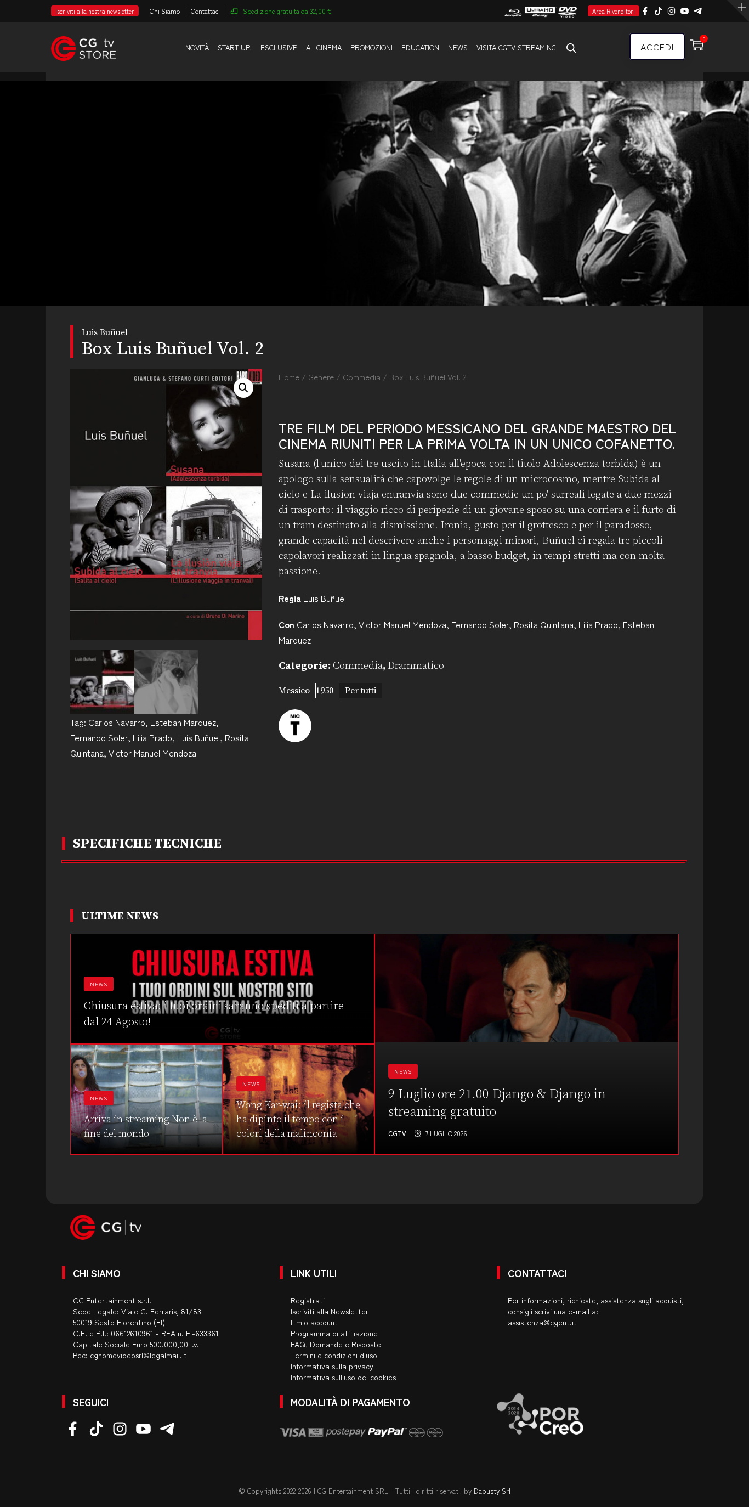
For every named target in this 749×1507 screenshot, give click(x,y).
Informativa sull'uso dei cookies (343, 1376)
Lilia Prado (152, 737)
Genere (321, 376)
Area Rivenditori (613, 11)
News (458, 47)
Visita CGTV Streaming (516, 47)
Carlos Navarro (116, 722)
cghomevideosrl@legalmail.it (138, 1355)
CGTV (397, 1133)
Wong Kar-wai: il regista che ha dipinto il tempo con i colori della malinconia (298, 1119)
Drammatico (416, 665)
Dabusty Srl (492, 1491)
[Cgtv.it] (83, 46)
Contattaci (205, 10)
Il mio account (314, 1322)
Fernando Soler (99, 737)
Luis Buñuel (198, 737)
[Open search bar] (571, 47)
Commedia (362, 376)
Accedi (657, 46)
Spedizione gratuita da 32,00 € (287, 10)
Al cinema (324, 47)
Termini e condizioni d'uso (334, 1355)
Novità (197, 47)
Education (420, 47)
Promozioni (371, 47)
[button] (243, 388)
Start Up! (235, 47)
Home (289, 376)
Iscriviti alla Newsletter (329, 1311)
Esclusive (278, 47)
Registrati (308, 1300)
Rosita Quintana (544, 624)
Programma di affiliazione (334, 1333)
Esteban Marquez (183, 722)
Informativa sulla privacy (332, 1366)
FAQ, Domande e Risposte (336, 1344)
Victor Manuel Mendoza (152, 752)
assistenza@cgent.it (542, 1322)
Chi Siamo (165, 10)
